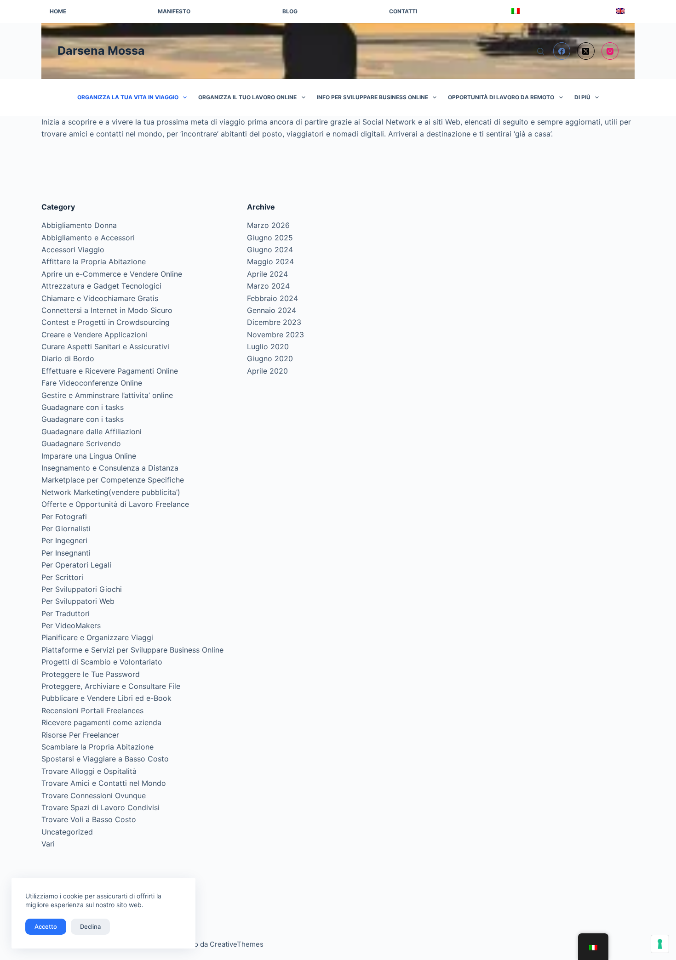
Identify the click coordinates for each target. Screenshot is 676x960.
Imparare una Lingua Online (88, 455)
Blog (290, 11)
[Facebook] (562, 51)
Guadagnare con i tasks (82, 407)
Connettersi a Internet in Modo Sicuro (106, 310)
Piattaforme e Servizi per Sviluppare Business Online (132, 649)
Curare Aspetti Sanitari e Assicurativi (105, 346)
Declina (90, 926)
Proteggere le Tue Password (90, 674)
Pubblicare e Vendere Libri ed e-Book (106, 698)
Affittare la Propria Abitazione (93, 261)
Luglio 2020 (268, 346)
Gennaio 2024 (271, 310)
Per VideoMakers (71, 625)
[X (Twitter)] (586, 51)
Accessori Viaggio (72, 249)
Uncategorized (67, 831)
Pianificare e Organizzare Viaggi (97, 637)
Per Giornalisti (66, 528)
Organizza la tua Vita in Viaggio (127, 97)
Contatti (403, 11)
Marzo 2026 (268, 225)
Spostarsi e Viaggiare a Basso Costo (105, 758)
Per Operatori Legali (76, 564)
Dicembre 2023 (274, 322)
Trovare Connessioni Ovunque (93, 795)
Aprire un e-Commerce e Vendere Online (111, 273)
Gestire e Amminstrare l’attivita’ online (107, 395)
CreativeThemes (237, 944)
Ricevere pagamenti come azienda (101, 722)
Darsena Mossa (101, 50)
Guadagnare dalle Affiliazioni (91, 431)
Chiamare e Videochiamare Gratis (99, 298)
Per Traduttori (65, 613)
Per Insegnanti (66, 552)
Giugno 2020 (270, 358)
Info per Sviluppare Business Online (372, 97)
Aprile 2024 (267, 273)
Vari (48, 843)
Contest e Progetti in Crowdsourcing (105, 322)
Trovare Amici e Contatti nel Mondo (103, 783)
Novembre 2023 (275, 334)
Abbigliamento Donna (79, 225)
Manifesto (174, 11)
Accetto (45, 926)
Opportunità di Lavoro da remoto (501, 97)
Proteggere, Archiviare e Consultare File (110, 686)
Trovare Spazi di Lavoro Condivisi (100, 807)
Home (58, 11)
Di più (582, 97)
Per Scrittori (62, 577)
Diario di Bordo (67, 358)
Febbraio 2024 (272, 298)
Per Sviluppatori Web (78, 601)
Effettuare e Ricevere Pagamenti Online (109, 370)
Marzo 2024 (268, 285)
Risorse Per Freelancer (80, 734)
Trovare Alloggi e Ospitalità (89, 771)
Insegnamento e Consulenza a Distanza (109, 467)
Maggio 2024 (270, 261)
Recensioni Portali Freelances (92, 710)
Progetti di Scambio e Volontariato (101, 661)
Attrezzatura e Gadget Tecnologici (101, 285)
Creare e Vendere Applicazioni (94, 334)
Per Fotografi (64, 516)
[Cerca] (540, 51)
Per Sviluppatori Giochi (81, 589)
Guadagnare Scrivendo (81, 443)
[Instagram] (610, 51)
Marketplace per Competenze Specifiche (112, 479)
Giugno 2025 (270, 237)
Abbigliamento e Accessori (88, 237)
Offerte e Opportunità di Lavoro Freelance (115, 504)
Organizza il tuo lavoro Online (247, 97)
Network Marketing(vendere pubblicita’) (110, 492)
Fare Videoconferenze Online (91, 382)
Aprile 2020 (267, 370)
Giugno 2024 (270, 249)
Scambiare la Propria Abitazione (97, 746)
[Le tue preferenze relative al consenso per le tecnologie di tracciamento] (660, 944)
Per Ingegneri (64, 540)
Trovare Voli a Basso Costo (88, 819)
